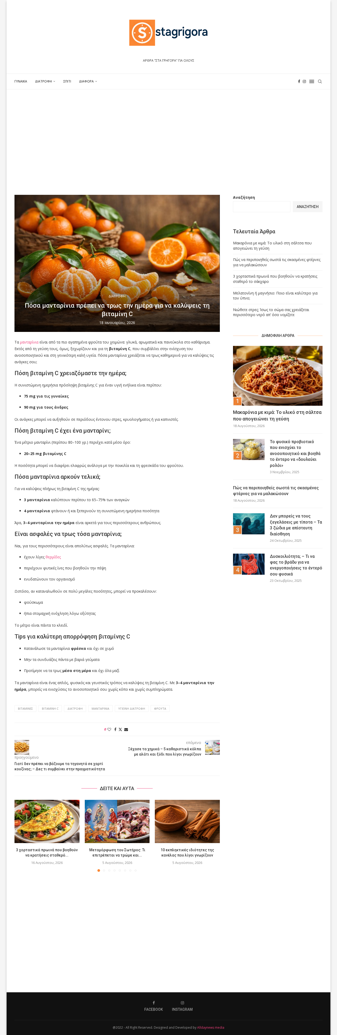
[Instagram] (304, 81)
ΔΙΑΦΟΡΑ (86, 81)
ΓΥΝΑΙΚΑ (20, 81)
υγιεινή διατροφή (131, 708)
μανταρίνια (29, 342)
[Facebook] (299, 81)
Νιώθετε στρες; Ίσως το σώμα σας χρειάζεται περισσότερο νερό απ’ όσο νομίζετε (271, 312)
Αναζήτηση (244, 197)
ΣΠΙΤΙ (67, 81)
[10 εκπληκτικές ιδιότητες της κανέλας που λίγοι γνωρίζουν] (187, 821)
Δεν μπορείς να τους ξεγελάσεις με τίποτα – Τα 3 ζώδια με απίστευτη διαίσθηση (296, 525)
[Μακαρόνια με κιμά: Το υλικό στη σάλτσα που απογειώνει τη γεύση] (278, 376)
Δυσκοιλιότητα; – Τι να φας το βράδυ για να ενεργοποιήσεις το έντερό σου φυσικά (296, 565)
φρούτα (160, 708)
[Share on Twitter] (120, 729)
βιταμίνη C (50, 708)
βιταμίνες (25, 708)
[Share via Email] (126, 729)
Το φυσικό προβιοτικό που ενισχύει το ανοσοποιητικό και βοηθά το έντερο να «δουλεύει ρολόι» (295, 453)
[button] (21, 835)
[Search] (320, 81)
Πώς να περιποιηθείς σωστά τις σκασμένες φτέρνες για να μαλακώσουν (276, 490)
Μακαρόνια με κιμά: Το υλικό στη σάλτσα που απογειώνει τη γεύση (277, 415)
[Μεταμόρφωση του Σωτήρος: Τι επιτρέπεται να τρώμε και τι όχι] (117, 821)
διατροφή (75, 708)
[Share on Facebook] (115, 729)
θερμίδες (53, 556)
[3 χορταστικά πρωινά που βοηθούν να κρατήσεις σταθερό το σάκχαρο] (47, 821)
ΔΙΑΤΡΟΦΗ (43, 81)
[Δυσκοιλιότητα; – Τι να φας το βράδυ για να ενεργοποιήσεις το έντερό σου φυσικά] (249, 564)
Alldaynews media (210, 1027)
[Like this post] (109, 729)
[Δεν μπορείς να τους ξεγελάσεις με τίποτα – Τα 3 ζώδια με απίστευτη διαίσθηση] (249, 523)
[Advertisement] (168, 142)
